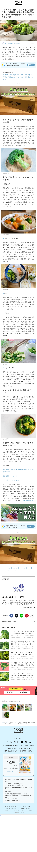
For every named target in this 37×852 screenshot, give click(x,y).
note (18, 742)
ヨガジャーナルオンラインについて (11, 810)
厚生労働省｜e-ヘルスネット (11, 476)
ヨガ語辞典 (29, 810)
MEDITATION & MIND (20, 746)
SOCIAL (31, 746)
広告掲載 (24, 806)
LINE (21, 616)
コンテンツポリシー (21, 808)
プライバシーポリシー (10, 808)
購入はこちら (10, 771)
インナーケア (22, 568)
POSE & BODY (7, 746)
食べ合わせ (11, 570)
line (26, 742)
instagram (14, 742)
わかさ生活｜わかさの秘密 (11, 480)
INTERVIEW (9, 749)
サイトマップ (23, 810)
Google (30, 742)
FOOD (16, 749)
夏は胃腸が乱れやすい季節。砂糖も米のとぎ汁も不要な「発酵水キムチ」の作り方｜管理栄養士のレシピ (18, 77)
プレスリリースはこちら (16, 806)
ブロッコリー (18, 570)
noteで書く (32, 616)
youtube (22, 742)
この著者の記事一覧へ (26, 607)
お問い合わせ (7, 806)
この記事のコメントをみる (9, 621)
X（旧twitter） (16, 616)
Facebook (11, 616)
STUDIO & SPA (27, 751)
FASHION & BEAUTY (25, 749)
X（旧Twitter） (11, 742)
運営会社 (28, 808)
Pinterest (27, 616)
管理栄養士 (15, 568)
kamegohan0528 (28, 500)
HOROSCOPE (16, 751)
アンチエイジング (6, 568)
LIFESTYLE (8, 751)
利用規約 (29, 806)
